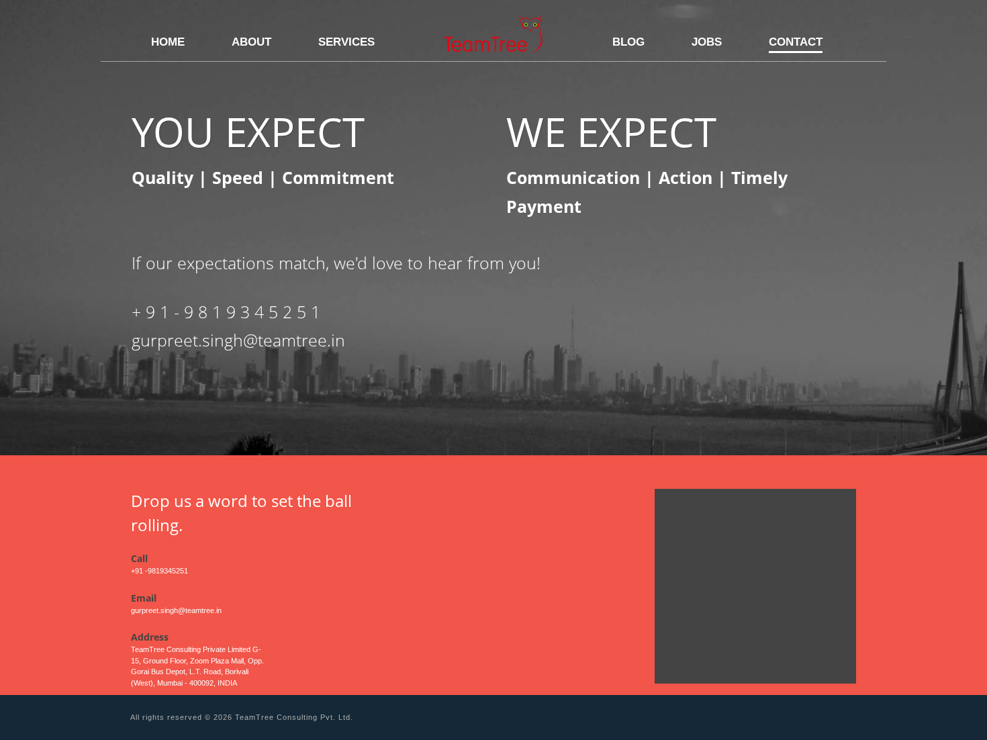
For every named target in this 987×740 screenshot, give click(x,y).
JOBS (707, 42)
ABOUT (251, 42)
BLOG (628, 42)
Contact (795, 42)
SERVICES (346, 42)
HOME (168, 42)
